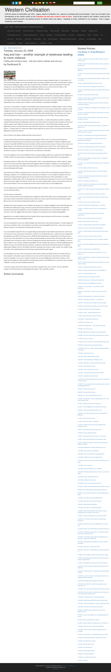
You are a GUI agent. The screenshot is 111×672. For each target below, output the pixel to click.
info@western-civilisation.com (69, 665)
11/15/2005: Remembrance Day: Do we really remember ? (91, 597)
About (11, 27)
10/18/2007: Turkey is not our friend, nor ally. (88, 369)
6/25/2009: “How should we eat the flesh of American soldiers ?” (92, 302)
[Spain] (40, 2)
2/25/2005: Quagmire (83, 660)
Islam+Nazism (19, 39)
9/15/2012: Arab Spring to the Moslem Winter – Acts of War (91, 205)
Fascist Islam (71, 35)
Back (5, 48)
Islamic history (28, 39)
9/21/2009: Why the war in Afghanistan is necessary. (90, 283)
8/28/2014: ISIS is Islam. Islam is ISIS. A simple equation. (90, 150)
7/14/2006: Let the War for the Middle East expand (89, 507)
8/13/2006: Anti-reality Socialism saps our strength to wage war (92, 489)
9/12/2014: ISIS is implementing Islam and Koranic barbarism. (92, 146)
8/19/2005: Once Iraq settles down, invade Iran (88, 619)
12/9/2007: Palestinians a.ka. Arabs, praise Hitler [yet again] (91, 363)
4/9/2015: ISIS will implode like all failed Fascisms (89, 122)
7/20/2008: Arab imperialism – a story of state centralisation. (92, 325)
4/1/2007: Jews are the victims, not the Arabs (88, 421)
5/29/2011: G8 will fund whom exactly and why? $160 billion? (92, 224)
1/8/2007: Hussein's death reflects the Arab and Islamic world (92, 439)
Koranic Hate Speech (53, 39)
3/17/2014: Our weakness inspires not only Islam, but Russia (91, 194)
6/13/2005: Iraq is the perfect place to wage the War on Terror (92, 637)
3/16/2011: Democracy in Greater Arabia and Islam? (90, 236)
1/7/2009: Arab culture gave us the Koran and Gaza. (90, 315)
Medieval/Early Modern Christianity (68, 39)
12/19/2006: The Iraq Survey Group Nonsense (88, 450)
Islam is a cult (10, 39)
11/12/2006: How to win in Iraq (85, 465)
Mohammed (81, 39)
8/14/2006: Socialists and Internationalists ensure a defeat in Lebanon (94, 486)
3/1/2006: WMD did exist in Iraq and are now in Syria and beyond (93, 563)
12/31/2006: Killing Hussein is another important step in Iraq (91, 447)
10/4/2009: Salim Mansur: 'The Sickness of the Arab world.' (91, 280)
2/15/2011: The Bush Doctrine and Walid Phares (89, 249)
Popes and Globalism (91, 39)
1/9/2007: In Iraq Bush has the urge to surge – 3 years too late (92, 436)
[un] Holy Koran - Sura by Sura (14, 31)
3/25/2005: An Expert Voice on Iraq (86, 644)
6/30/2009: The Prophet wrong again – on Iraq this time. (91, 299)
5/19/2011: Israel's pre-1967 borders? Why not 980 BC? (90, 228)
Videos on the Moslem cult (31, 43)
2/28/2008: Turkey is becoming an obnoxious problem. (90, 345)
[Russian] (54, 2)
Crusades (42, 35)
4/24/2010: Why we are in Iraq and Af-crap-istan (89, 276)
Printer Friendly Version (15, 48)
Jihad (44, 39)
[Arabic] (47, 2)
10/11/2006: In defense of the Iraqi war (87, 480)
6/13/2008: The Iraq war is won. (85, 328)
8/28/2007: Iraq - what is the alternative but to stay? (90, 395)
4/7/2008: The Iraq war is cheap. (85, 338)
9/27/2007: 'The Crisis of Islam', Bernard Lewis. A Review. (91, 372)
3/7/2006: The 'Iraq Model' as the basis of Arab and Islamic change (93, 554)
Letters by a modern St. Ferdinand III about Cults (28, 27)
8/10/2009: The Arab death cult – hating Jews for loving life (91, 296)
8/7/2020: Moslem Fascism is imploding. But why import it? (91, 86)
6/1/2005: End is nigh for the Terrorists (86, 641)
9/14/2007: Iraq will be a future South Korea (88, 376)
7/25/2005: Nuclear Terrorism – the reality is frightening (90, 626)
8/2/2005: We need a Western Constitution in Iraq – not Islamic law (93, 623)
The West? (20, 43)
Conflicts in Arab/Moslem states (30, 35)
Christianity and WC (93, 31)
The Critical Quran (11, 43)
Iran (102, 35)
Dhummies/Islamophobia (60, 35)
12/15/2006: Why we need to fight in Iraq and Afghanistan (91, 454)
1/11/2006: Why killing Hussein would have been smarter (91, 580)
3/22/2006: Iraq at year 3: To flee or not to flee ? (89, 546)
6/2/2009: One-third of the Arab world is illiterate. (89, 309)
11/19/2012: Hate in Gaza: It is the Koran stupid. (89, 202)
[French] (32, 2)
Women (50, 43)
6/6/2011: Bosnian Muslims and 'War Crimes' (88, 221)
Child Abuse (83, 31)
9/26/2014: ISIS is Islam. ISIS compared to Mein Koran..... (91, 143)
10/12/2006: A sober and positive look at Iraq (88, 476)
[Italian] (43, 2)
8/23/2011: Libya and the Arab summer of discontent (90, 218)
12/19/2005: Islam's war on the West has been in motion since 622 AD (94, 589)
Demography (49, 35)
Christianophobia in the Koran (14, 35)
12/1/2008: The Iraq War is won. (85, 322)
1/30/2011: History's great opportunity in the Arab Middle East (92, 270)
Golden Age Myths (81, 35)
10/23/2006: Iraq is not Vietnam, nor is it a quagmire (90, 468)
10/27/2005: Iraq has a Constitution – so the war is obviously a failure (93, 603)
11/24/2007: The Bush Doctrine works (86, 366)
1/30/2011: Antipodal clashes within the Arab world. (90, 267)
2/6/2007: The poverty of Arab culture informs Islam (90, 429)
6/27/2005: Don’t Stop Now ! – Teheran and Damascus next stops (93, 634)
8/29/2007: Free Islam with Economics (86, 392)
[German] (36, 2)
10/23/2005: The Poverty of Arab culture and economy (90, 606)
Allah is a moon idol (54, 31)
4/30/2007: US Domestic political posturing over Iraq (90, 410)
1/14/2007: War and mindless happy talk (87, 433)
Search (99, 3)
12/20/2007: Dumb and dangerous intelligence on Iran (90, 359)
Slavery (100, 39)
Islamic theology (37, 39)
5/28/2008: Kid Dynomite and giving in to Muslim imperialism (92, 332)
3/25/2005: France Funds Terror (85, 647)
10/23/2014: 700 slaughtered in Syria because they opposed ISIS (92, 135)
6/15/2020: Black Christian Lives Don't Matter (88, 94)
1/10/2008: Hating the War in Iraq (86, 353)
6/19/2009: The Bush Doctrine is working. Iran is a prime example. (93, 306)
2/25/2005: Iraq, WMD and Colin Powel (87, 657)
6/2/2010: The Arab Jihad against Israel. (87, 273)
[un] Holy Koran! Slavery (28, 31)
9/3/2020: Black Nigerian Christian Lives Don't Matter (90, 83)
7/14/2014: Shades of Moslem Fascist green (88, 168)
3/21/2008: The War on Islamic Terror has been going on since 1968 (93, 342)
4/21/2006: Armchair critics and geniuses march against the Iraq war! (94, 528)
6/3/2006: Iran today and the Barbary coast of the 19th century (92, 515)
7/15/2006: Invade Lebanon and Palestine (87, 504)
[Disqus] (38, 296)
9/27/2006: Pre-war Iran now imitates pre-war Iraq (89, 483)
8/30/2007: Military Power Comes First (86, 389)
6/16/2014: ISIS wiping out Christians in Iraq (88, 181)
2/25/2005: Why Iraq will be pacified (86, 650)
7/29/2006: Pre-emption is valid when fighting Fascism (90, 498)
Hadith (89, 35)
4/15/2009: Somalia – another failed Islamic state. (89, 312)
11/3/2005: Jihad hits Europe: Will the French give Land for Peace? (93, 600)
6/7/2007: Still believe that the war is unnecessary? (89, 403)
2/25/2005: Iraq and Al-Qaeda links (86, 654)
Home (6, 27)
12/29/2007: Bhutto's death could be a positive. (88, 356)
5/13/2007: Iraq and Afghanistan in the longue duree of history (92, 407)
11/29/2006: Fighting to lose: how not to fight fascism (90, 457)
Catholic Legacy (74, 31)
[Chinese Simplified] (50, 2)
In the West (95, 35)
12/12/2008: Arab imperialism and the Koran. (88, 319)
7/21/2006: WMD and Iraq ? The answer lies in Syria (89, 501)
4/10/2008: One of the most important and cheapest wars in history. (93, 335)
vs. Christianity (43, 43)
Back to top (55, 669)
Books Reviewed (65, 31)
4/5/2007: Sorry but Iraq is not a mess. (86, 418)
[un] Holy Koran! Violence (42, 31)
